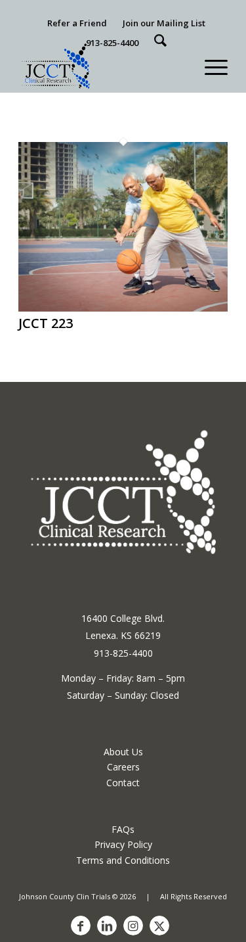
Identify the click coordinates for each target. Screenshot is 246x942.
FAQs (123, 829)
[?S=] (160, 40)
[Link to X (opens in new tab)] (159, 925)
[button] (210, 65)
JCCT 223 (45, 323)
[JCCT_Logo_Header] (102, 65)
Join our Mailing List (164, 23)
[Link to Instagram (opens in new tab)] (133, 925)
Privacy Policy (123, 844)
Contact (123, 782)
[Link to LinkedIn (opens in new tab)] (107, 925)
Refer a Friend (77, 23)
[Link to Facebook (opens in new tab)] (81, 925)
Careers (123, 767)
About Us (123, 751)
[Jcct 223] (123, 307)
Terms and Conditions (123, 860)
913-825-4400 (112, 43)
